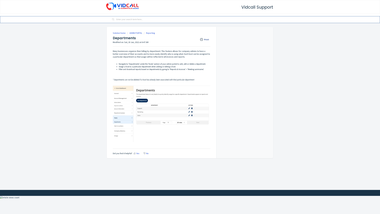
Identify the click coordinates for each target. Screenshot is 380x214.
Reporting (150, 33)
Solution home (119, 33)
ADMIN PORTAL (135, 33)
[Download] (184, 69)
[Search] (113, 20)
